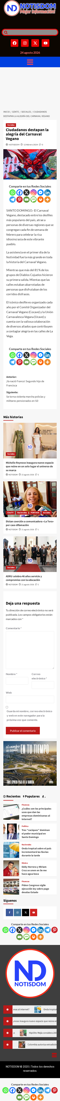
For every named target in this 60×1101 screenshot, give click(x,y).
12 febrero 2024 (31, 144)
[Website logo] (30, 8)
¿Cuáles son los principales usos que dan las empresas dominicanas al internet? (36, 814)
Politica (25, 826)
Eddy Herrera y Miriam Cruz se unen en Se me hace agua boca (34, 870)
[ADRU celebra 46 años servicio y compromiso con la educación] (30, 554)
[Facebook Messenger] (40, 192)
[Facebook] (14, 43)
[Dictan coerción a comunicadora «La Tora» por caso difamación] (30, 499)
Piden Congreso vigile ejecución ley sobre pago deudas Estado (35, 889)
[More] (47, 199)
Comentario (14, 628)
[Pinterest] (19, 199)
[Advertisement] (30, 87)
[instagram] (17, 912)
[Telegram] (12, 199)
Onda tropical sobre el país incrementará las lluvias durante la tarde (36, 852)
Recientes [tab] (13, 796)
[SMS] (33, 199)
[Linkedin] (47, 192)
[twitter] (25, 912)
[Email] (26, 199)
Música (25, 863)
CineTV (10, 512)
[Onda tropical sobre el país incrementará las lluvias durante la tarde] (11, 849)
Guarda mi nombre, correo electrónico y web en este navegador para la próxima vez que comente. (29, 715)
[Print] (40, 199)
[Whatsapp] (12, 192)
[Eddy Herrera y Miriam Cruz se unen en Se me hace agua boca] (11, 868)
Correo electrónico (39, 676)
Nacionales (22, 512)
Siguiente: (25, 397)
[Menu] (30, 62)
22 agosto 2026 (28, 474)
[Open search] (5, 32)
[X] (26, 192)
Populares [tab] (32, 796)
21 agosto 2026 (28, 529)
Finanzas (25, 805)
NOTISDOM (14, 144)
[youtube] (33, 912)
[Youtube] (45, 43)
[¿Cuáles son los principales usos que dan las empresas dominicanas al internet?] (11, 811)
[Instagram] (25, 43)
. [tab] (45, 796)
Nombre (11, 674)
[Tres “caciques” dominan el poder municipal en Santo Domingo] (11, 831)
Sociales (10, 125)
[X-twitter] (35, 43)
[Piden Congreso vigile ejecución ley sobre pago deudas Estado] (11, 886)
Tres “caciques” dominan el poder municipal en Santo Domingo (36, 833)
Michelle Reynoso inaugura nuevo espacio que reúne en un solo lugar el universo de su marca (30, 466)
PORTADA (35, 512)
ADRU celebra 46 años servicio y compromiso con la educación (24, 578)
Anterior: (25, 381)
